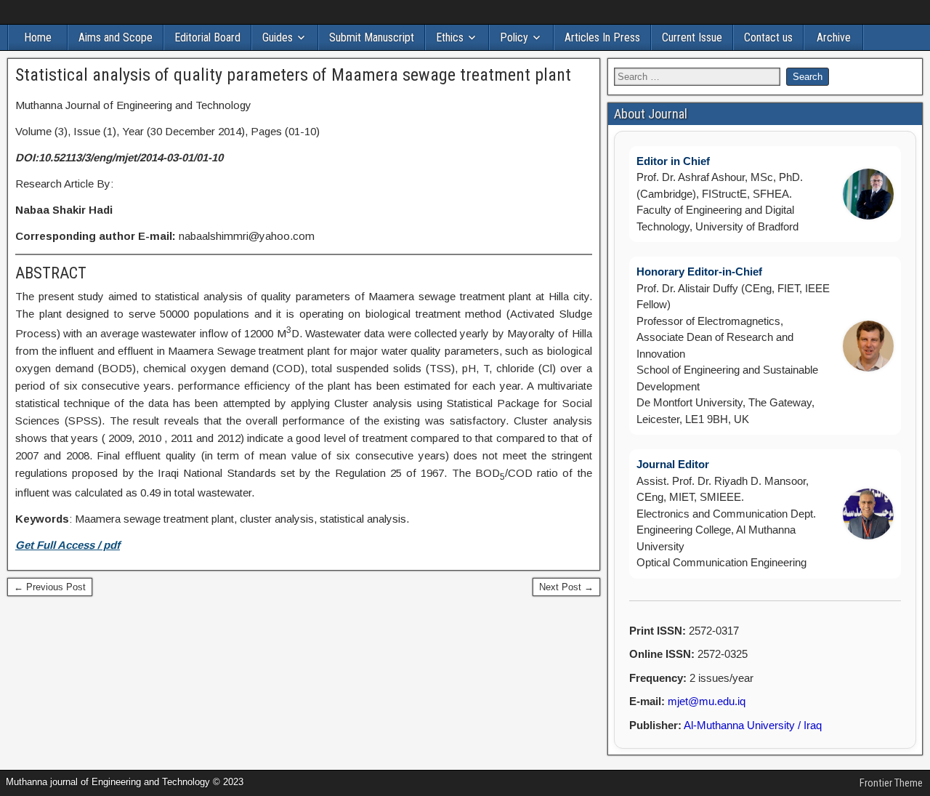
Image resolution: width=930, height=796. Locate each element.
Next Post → (566, 587)
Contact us (768, 37)
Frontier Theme (891, 782)
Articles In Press (602, 37)
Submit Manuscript (371, 37)
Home (38, 37)
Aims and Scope (115, 37)
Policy (514, 37)
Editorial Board (207, 37)
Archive (834, 37)
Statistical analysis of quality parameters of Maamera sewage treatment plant (293, 75)
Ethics (450, 37)
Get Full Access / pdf (67, 545)
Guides (277, 37)
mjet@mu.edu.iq (706, 701)
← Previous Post (50, 587)
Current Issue (692, 37)
